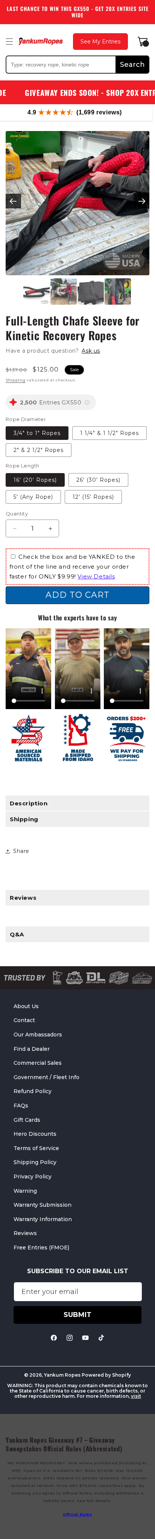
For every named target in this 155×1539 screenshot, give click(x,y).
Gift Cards (27, 1119)
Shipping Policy (35, 1162)
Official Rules (77, 1514)
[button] (9, 41)
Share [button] (21, 851)
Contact (24, 1020)
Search (132, 64)
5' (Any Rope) (33, 496)
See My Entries (100, 41)
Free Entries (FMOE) (41, 1247)
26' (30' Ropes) (98, 480)
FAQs (21, 1105)
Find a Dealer (32, 1049)
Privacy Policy (33, 1176)
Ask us (91, 350)
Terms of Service (36, 1148)
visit (136, 1396)
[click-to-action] (41, 41)
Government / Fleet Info (46, 1077)
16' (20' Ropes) (35, 480)
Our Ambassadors (38, 1034)
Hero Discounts (35, 1133)
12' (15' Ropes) (93, 496)
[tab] (77, 897)
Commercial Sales (38, 1062)
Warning (25, 1190)
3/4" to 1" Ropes (37, 433)
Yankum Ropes (62, 1375)
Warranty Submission (42, 1204)
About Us (26, 1006)
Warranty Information (43, 1219)
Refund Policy (33, 1091)
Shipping (16, 380)
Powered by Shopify (106, 1375)
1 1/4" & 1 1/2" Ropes (109, 433)
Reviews (25, 1233)
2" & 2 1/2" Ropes (39, 450)
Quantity (17, 513)
